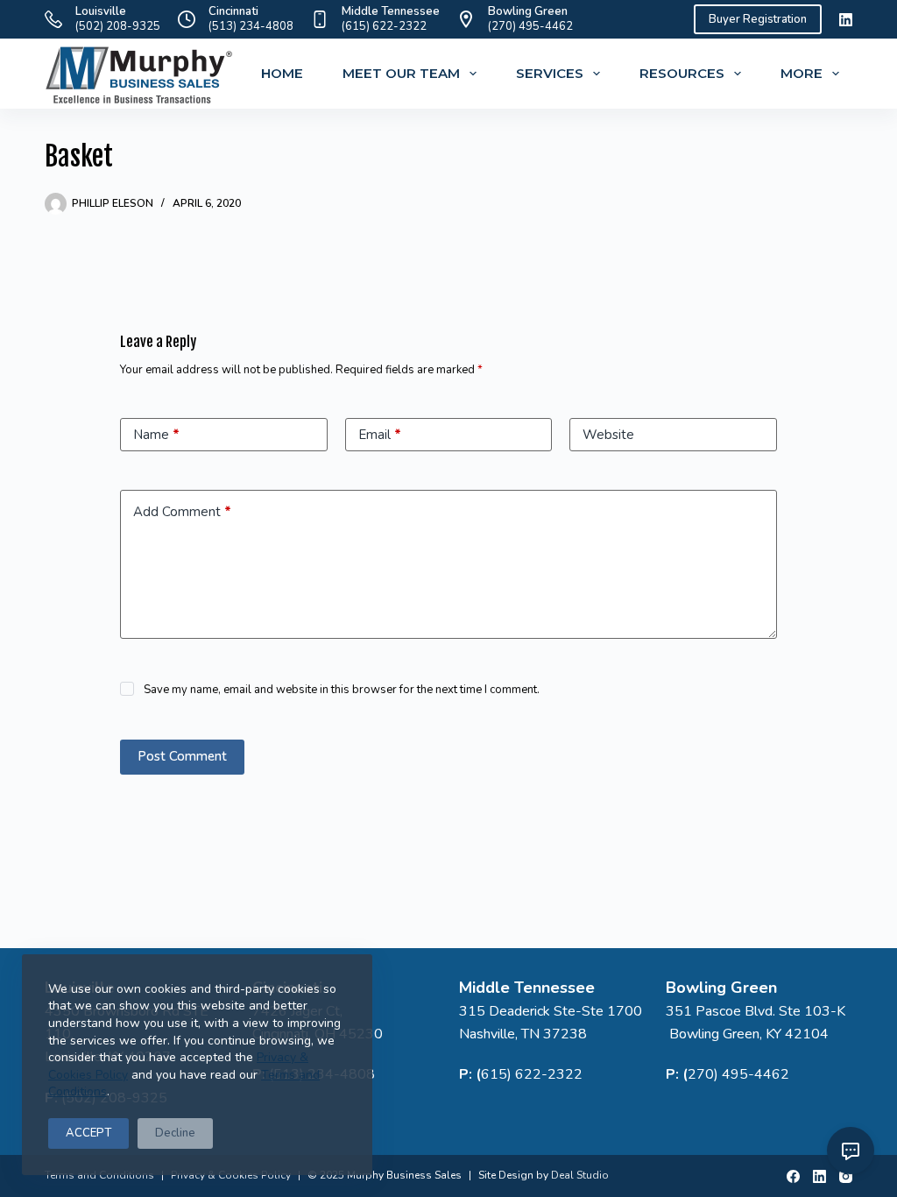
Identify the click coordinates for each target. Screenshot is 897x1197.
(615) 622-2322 (384, 26)
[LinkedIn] (845, 19)
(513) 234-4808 (250, 26)
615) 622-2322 (532, 1074)
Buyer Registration (758, 19)
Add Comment (182, 512)
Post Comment (182, 756)
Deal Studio (580, 1175)
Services (549, 73)
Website (608, 434)
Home (282, 73)
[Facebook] (793, 1176)
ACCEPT (88, 1133)
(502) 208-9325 (117, 26)
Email (379, 434)
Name (156, 434)
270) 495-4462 (738, 1074)
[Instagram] (845, 1176)
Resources (681, 73)
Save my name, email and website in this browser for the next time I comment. (342, 690)
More (801, 73)
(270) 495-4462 (530, 26)
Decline (175, 1133)
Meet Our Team (401, 73)
